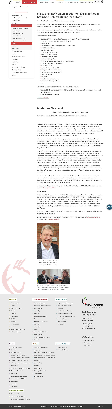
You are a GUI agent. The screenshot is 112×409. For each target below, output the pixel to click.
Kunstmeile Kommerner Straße (66, 316)
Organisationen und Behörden (19, 378)
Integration (37, 324)
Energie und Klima (16, 394)
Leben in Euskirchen (40, 300)
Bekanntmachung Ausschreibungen (20, 357)
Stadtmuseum (61, 324)
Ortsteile (13, 313)
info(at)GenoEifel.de (93, 217)
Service (11, 344)
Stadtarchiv (14, 384)
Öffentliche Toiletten (16, 308)
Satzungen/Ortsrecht (40, 371)
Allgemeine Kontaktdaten (41, 347)
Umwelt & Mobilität (16, 390)
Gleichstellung (38, 363)
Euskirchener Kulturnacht (64, 305)
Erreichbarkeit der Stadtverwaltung (20, 368)
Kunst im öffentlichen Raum (65, 311)
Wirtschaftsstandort (63, 349)
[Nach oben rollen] (108, 405)
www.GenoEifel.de (43, 98)
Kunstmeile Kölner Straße (65, 313)
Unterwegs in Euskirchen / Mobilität (20, 399)
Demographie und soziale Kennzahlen (44, 357)
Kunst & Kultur (61, 300)
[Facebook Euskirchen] (95, 1)
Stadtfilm (13, 318)
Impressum (87, 345)
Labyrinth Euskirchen (63, 318)
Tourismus (14, 326)
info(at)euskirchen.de (88, 328)
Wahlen (36, 378)
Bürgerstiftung (38, 308)
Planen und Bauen (63, 347)
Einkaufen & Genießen (40, 316)
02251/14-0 (88, 323)
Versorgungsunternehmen (18, 329)
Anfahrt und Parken (16, 303)
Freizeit (36, 318)
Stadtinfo (12, 300)
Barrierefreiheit (89, 340)
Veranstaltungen (38, 334)
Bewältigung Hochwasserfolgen (42, 305)
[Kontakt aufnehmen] (102, 1)
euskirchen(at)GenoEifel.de (47, 188)
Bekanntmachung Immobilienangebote (21, 360)
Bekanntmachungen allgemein (19, 355)
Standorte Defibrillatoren (41, 332)
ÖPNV (12, 311)
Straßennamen (15, 324)
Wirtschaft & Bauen (63, 344)
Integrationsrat (38, 368)
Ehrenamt (37, 313)
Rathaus (36, 344)
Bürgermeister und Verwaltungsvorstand (44, 355)
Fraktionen (37, 360)
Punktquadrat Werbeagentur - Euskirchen (72, 406)
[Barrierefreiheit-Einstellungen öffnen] (109, 207)
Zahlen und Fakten (16, 332)
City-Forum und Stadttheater (65, 303)
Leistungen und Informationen (19, 376)
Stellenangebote (38, 376)
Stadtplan (13, 321)
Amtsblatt (13, 349)
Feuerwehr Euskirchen (17, 371)
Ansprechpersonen (16, 352)
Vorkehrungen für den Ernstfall (42, 337)
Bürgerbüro (14, 365)
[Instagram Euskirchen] (98, 1)
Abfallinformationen (16, 347)
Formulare (14, 373)
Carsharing (37, 311)
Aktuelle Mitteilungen (40, 303)
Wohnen (36, 340)
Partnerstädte (15, 316)
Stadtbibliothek (62, 321)
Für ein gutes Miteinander (41, 321)
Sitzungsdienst (38, 373)
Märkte (36, 329)
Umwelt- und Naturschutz (18, 396)
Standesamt (14, 386)
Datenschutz (88, 343)
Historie (13, 305)
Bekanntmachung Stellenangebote (20, 363)
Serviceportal (14, 381)
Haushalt (36, 365)
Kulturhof (60, 308)
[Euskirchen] (10, 2)
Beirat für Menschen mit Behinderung (44, 352)
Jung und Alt (37, 326)
